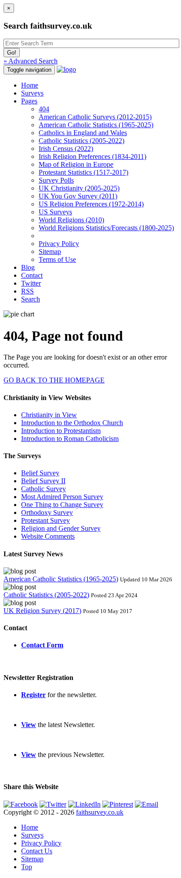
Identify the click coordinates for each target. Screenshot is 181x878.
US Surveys (55, 212)
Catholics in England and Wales (83, 132)
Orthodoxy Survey (47, 512)
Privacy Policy (59, 243)
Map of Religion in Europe (76, 164)
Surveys (32, 93)
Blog (28, 267)
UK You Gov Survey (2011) (78, 196)
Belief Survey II (43, 481)
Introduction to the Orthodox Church (72, 422)
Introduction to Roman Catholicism (70, 438)
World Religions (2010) (71, 220)
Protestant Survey (45, 520)
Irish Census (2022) (66, 148)
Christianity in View (49, 415)
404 (44, 109)
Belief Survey (40, 473)
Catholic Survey (43, 488)
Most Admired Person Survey (62, 496)
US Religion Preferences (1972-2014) (91, 204)
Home (29, 85)
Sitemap (50, 251)
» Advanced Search (31, 61)
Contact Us (36, 851)
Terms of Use (57, 259)
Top (26, 867)
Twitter (31, 283)
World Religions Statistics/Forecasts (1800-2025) (106, 227)
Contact (32, 275)
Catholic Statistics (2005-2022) (81, 140)
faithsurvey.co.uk (99, 812)
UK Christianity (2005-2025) (79, 188)
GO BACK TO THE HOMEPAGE (54, 380)
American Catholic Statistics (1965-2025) (96, 125)
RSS (27, 291)
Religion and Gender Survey (61, 528)
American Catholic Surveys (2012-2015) (95, 117)
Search (30, 299)
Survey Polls (56, 180)
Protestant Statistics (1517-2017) (83, 172)
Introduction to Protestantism (61, 430)
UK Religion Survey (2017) (42, 610)
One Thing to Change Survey (62, 504)
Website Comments (48, 536)
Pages (29, 101)
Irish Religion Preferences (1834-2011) (92, 156)
